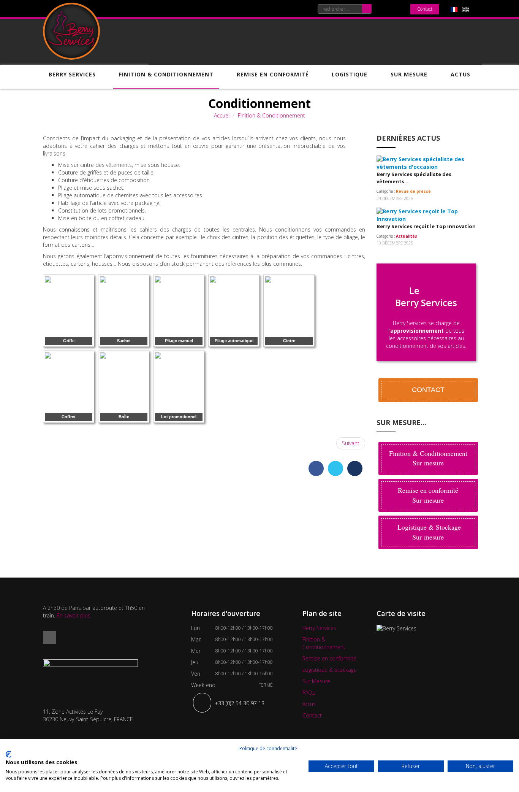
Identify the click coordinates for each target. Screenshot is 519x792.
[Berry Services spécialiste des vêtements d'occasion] (423, 162)
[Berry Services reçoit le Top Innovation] (423, 214)
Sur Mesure (409, 74)
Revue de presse (413, 191)
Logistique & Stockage (329, 669)
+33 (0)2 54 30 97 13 (239, 703)
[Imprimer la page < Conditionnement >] (363, 138)
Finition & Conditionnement (166, 74)
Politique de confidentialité (268, 748)
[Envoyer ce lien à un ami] (363, 145)
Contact (424, 9)
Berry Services (72, 74)
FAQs (308, 692)
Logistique (349, 74)
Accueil (222, 115)
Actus (460, 74)
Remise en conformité (273, 74)
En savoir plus (73, 615)
